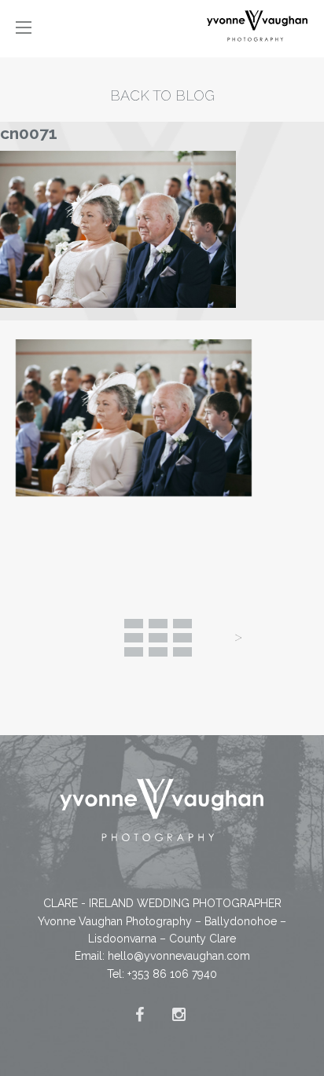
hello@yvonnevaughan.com (179, 956)
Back (158, 638)
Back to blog (162, 95)
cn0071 (28, 133)
